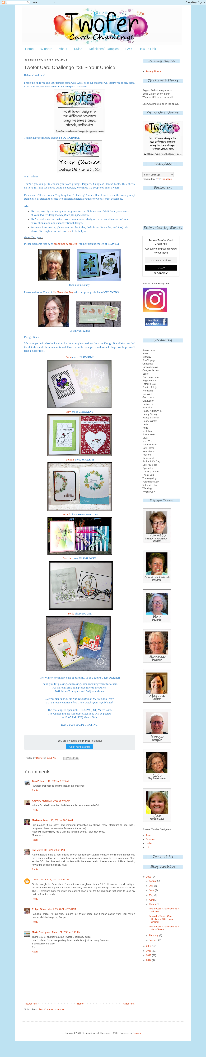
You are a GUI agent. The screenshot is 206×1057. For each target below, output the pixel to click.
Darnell (66, 514)
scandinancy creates (65, 243)
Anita (68, 357)
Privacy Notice (153, 71)
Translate (167, 179)
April (151, 899)
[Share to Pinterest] (77, 758)
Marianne (37, 820)
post (69, 231)
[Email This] (65, 758)
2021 (149, 876)
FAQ (128, 49)
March (152, 904)
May (151, 895)
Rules (78, 49)
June (152, 890)
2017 (149, 960)
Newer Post (31, 1003)
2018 (149, 955)
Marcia (67, 558)
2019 (149, 950)
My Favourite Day (63, 292)
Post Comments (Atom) (51, 1009)
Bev (68, 411)
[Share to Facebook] (74, 758)
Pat (34, 850)
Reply (35, 790)
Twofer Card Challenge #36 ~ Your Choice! (164, 928)
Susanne (150, 839)
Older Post (128, 1003)
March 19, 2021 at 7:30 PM (62, 909)
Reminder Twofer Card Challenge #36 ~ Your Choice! (161, 919)
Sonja (71, 613)
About (63, 49)
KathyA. (36, 800)
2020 (149, 946)
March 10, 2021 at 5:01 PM (51, 850)
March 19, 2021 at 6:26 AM (55, 879)
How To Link (147, 49)
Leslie (148, 843)
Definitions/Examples (104, 49)
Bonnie (70, 459)
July (151, 885)
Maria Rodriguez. (41, 932)
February (154, 935)
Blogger (137, 1033)
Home (29, 49)
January (153, 940)
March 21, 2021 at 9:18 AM (66, 932)
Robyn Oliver (39, 909)
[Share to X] (71, 758)
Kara (147, 835)
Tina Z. (35, 781)
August (153, 881)
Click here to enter (79, 747)
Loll (147, 847)
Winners (46, 49)
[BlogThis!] (68, 758)
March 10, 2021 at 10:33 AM (58, 820)
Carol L (36, 879)
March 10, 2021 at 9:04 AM (56, 800)
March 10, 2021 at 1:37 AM (54, 781)
